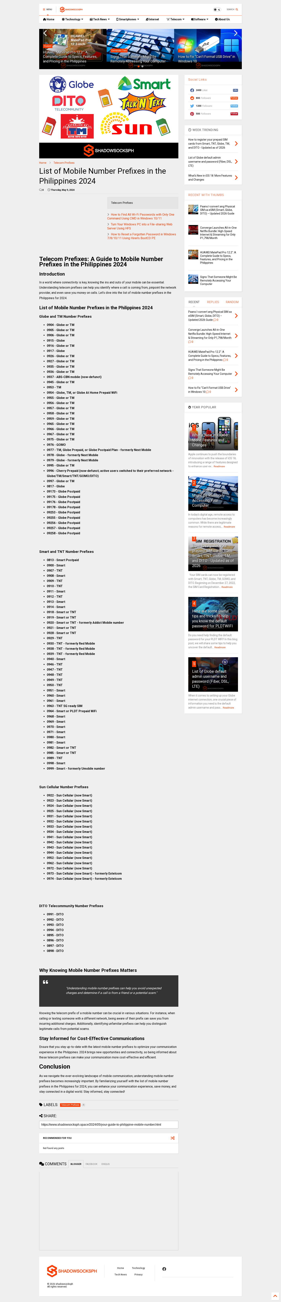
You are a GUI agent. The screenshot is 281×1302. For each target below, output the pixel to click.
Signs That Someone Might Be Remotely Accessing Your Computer (218, 280)
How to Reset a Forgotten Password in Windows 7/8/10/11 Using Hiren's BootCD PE (141, 236)
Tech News (100, 19)
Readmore (219, 466)
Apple (182, 50)
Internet (154, 19)
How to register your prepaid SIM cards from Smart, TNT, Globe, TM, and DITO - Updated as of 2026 (213, 555)
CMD (113, 50)
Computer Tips (51, 50)
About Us (224, 19)
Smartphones (127, 19)
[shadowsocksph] (71, 11)
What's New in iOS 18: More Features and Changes (210, 440)
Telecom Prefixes (64, 162)
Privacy (138, 1274)
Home (50, 19)
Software (199, 19)
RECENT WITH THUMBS (206, 195)
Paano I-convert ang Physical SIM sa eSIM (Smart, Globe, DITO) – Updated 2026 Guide (217, 210)
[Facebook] (164, 1269)
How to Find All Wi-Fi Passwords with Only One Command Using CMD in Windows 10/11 (140, 216)
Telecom (176, 19)
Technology (72, 19)
